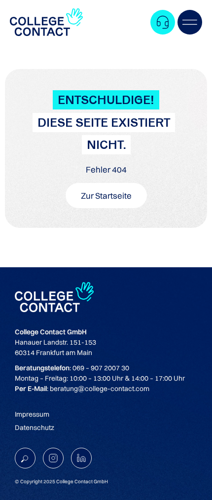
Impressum (32, 414)
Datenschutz (34, 427)
